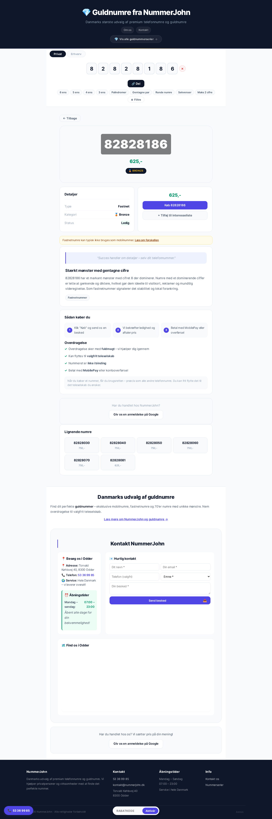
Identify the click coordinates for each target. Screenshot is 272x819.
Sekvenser (184, 92)
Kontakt (143, 29)
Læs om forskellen (147, 240)
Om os (127, 29)
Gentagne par (140, 92)
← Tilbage (70, 118)
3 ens (102, 92)
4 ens (89, 92)
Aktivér (150, 810)
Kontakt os (212, 779)
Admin (240, 811)
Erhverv (76, 54)
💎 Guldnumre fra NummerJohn (136, 12)
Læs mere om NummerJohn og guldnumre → (136, 519)
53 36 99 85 (86, 575)
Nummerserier (214, 785)
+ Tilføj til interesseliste (175, 215)
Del (136, 83)
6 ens (63, 92)
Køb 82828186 (175, 205)
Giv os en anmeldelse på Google (136, 414)
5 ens (76, 92)
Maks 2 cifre (205, 92)
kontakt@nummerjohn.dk (129, 785)
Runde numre (164, 92)
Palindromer (119, 92)
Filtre (136, 99)
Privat (58, 54)
